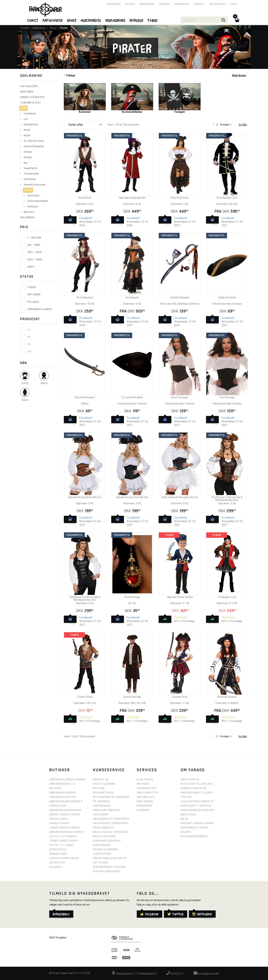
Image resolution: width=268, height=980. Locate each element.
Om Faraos (192, 770)
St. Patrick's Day (34, 141)
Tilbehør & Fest (30, 103)
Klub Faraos (114, 4)
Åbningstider (147, 4)
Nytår (27, 135)
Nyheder (136, 20)
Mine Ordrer (145, 801)
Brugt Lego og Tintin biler (110, 832)
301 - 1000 (33, 245)
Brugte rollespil (104, 836)
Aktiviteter (57, 862)
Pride (27, 130)
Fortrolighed (102, 806)
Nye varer (33, 295)
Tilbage (70, 75)
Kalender (164, 4)
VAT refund (100, 862)
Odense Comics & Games (64, 814)
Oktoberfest (31, 124)
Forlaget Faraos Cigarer (197, 823)
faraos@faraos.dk (208, 973)
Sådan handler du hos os (110, 858)
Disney (28, 157)
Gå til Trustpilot (57, 937)
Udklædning (38, 27)
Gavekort (199, 4)
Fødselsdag (188, 814)
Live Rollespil (29, 86)
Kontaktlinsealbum (106, 871)
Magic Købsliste (104, 828)
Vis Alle (242, 124)
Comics (32, 20)
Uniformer (30, 179)
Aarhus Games (58, 819)
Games (72, 20)
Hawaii (28, 152)
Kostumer (26, 92)
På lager (33, 302)
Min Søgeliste (146, 797)
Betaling (99, 788)
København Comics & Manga (67, 779)
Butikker (130, 4)
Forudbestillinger (39, 309)
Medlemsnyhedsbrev (194, 836)
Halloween (27, 217)
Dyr (26, 163)
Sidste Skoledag (34, 146)
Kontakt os (100, 779)
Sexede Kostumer (34, 185)
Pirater (64, 27)
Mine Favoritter (147, 793)
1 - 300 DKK (34, 238)
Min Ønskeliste (147, 788)
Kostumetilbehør (37, 201)
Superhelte (30, 168)
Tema (52, 27)
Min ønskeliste (217, 4)
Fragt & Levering (104, 784)
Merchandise (91, 20)
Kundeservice (181, 4)
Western (29, 212)
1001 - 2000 (34, 252)
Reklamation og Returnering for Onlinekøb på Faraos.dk (111, 797)
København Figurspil (62, 793)
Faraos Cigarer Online (64, 858)
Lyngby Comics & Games (64, 828)
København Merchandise (65, 810)
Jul (26, 119)
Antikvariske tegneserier (110, 823)
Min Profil (143, 784)
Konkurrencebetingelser (197, 810)
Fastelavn (30, 114)
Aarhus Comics (59, 823)
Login (233, 4)
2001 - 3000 (34, 259)
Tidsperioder (31, 174)
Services (147, 770)
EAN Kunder (100, 814)
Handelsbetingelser (106, 810)
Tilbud (31, 287)
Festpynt (32, 206)
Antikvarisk (53, 20)
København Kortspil (62, 797)
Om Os (184, 819)
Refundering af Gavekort (110, 867)
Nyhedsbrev (144, 806)
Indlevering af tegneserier (111, 819)
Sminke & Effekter (32, 97)
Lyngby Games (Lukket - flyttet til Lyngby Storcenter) (64, 845)
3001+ (31, 267)
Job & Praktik (189, 779)
